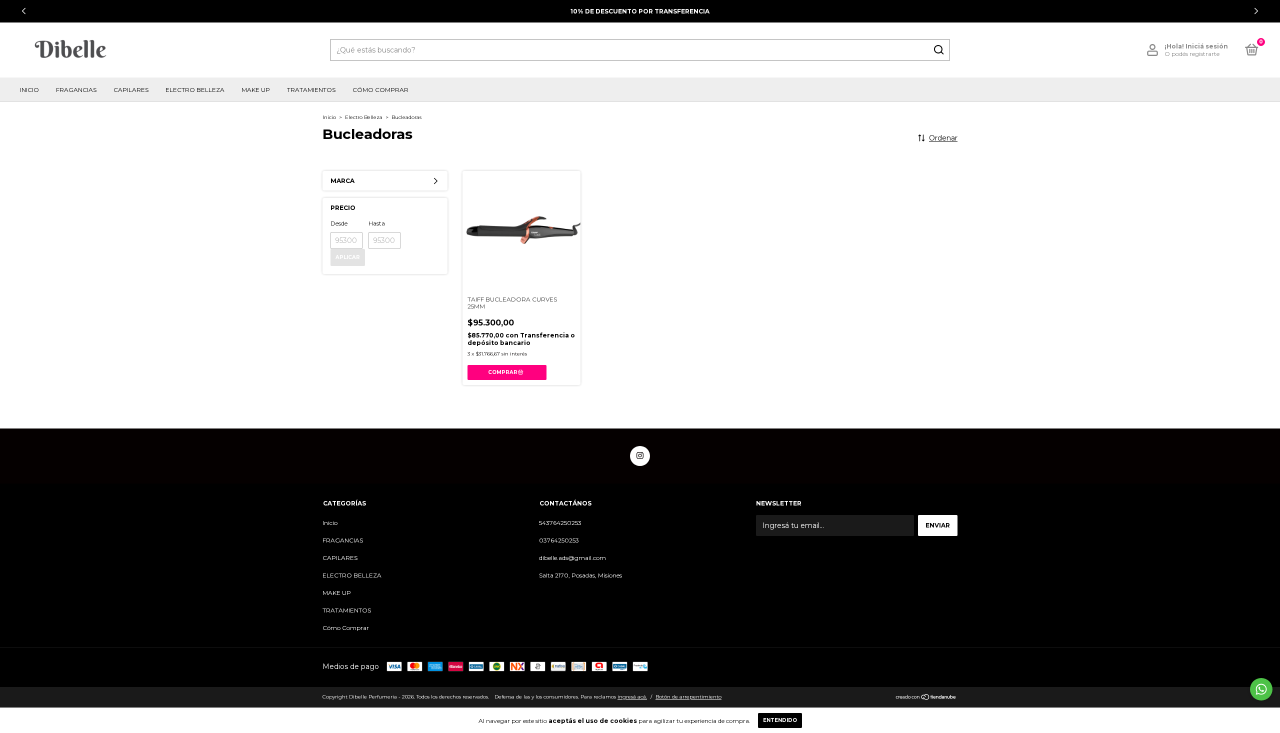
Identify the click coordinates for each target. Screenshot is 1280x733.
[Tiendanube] (926, 698)
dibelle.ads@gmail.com (572, 558)
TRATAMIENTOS (311, 90)
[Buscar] (938, 50)
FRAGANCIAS (76, 90)
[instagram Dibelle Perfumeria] (640, 456)
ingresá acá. (632, 697)
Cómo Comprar (380, 90)
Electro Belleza (363, 117)
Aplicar (348, 257)
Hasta (376, 223)
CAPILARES (131, 90)
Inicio (29, 90)
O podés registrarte (1192, 54)
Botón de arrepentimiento (689, 697)
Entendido (780, 720)
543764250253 (560, 522)
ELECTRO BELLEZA (195, 90)
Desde (339, 223)
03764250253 (559, 540)
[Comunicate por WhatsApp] (1261, 689)
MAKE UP (256, 90)
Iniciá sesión (1207, 46)
